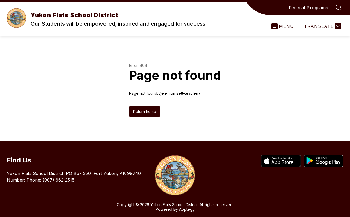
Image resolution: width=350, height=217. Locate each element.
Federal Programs (308, 7)
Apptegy (187, 209)
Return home (144, 111)
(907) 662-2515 (58, 180)
